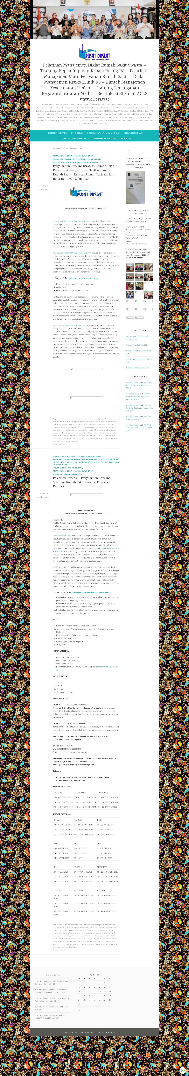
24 (79, 1000)
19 (89, 996)
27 (94, 1000)
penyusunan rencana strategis (83, 278)
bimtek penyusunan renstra (66, 457)
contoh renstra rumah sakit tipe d (90, 419)
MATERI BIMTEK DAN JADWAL (105, 138)
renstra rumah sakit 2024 (62, 433)
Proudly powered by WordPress (80, 1032)
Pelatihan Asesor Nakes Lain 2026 (137, 368)
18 (84, 996)
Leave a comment (59, 444)
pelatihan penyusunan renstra (68, 468)
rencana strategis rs (90, 424)
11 (84, 991)
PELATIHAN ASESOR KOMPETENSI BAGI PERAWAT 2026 (139, 428)
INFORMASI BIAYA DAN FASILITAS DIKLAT (103, 133)
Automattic (118, 1032)
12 (89, 991)
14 (99, 991)
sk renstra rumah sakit (87, 439)
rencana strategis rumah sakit (63, 427)
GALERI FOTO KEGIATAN (57, 133)
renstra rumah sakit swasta (76, 436)
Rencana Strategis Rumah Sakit (67, 159)
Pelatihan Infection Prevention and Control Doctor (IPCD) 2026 (138, 396)
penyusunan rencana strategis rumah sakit (73, 156)
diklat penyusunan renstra (92, 457)
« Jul (78, 1011)
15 (105, 991)
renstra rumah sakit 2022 (107, 430)
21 (99, 996)
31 (79, 1004)
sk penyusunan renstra (70, 439)
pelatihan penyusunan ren (108, 422)
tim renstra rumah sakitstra (67, 441)
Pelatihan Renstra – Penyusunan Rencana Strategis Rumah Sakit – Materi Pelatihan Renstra (81, 482)
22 (105, 996)
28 (99, 1000)
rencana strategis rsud (106, 424)
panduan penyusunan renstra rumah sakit (83, 422)
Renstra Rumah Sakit (91, 159)
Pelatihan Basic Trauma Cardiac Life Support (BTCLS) (138, 385)
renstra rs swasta (76, 430)
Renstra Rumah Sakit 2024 (64, 162)
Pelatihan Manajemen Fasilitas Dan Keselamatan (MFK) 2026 (139, 408)
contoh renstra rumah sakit (68, 419)
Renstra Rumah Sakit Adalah (90, 162)
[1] (183, 1071)
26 (89, 1000)
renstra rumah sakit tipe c (96, 436)
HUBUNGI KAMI (77, 133)
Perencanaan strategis (62, 535)
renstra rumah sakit (90, 430)
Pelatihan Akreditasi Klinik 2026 (137, 345)
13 (94, 991)
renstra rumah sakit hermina (101, 433)
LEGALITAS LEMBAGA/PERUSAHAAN (76, 138)
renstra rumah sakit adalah (80, 433)
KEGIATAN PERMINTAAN (133, 133)
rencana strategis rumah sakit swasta (88, 427)
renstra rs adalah (63, 430)
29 (105, 1000)
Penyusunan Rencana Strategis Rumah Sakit (71, 221)
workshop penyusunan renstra (67, 474)
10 (79, 991)
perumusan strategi (73, 325)
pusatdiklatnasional (132, 382)
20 (94, 996)
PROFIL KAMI (126, 138)
